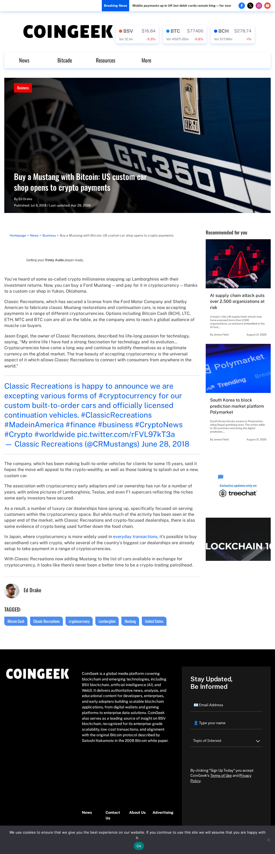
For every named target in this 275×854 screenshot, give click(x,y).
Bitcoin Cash (16, 621)
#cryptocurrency (128, 395)
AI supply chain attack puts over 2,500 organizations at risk (237, 301)
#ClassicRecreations (116, 414)
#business (115, 424)
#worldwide (54, 434)
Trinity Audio (54, 260)
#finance (81, 424)
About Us (137, 812)
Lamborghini (107, 621)
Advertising (162, 812)
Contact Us (113, 815)
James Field (221, 334)
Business (23, 87)
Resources (105, 60)
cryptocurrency (79, 621)
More (146, 60)
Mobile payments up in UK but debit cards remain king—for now (181, 6)
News (24, 60)
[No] (268, 839)
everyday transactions (135, 536)
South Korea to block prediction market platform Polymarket (237, 406)
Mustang (130, 621)
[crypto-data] (137, 34)
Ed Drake (25, 199)
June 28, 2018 (165, 443)
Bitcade (64, 60)
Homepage (18, 235)
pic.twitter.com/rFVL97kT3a (126, 434)
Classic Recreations (46, 621)
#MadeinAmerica (34, 424)
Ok (138, 846)
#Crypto (18, 434)
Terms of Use (221, 775)
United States (154, 621)
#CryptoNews (159, 424)
